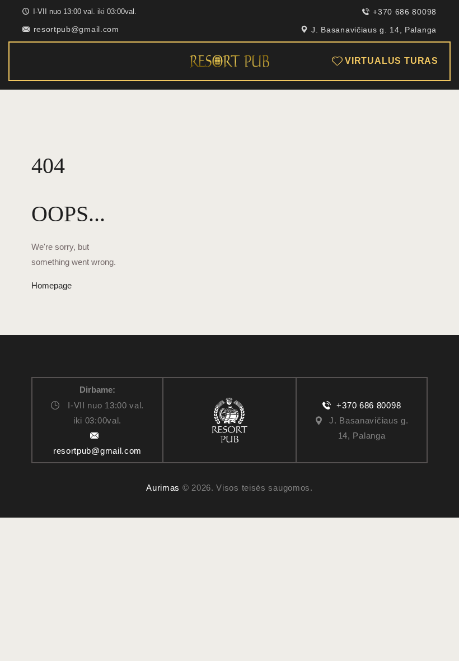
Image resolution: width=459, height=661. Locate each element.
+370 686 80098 (368, 405)
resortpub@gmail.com (97, 450)
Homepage (51, 285)
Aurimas (163, 487)
